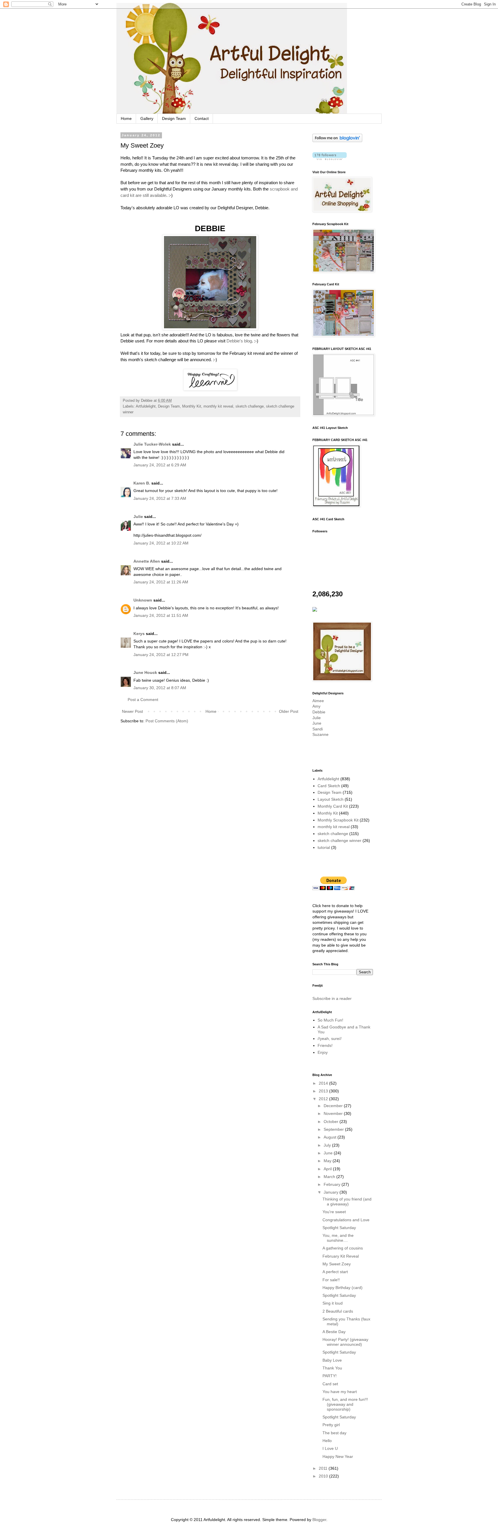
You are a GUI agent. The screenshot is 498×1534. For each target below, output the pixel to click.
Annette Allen (146, 561)
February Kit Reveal (340, 1256)
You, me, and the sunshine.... (338, 1238)
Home (126, 118)
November (334, 1113)
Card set (330, 1384)
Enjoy (323, 1052)
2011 (324, 1468)
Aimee (318, 700)
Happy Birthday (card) (342, 1287)
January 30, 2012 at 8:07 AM (159, 687)
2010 (324, 1476)
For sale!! (331, 1279)
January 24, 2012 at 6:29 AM (159, 465)
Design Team (174, 118)
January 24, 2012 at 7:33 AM (159, 498)
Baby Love (332, 1360)
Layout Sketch (331, 799)
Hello (327, 1440)
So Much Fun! (330, 1020)
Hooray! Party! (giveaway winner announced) (345, 1342)
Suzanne (320, 734)
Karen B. (141, 483)
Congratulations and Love (345, 1220)
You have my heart (339, 1391)
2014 (324, 1083)
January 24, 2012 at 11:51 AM (160, 615)
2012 (324, 1098)
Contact (202, 118)
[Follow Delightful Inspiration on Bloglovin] (337, 140)
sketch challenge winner (339, 840)
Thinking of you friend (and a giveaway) (346, 1201)
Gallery (146, 118)
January (331, 1192)
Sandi (317, 729)
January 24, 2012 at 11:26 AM (160, 582)
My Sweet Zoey (336, 1264)
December (334, 1105)
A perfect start (335, 1271)
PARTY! (329, 1375)
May (328, 1160)
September (334, 1129)
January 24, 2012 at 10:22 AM (160, 543)
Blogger (319, 1519)
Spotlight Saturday (339, 1227)
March (330, 1176)
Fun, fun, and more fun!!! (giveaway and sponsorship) (345, 1404)
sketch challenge (249, 406)
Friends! (325, 1045)
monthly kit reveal (218, 406)
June (316, 723)
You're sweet (334, 1211)
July (328, 1145)
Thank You (332, 1368)
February (333, 1184)
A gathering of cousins (342, 1248)
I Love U (330, 1448)
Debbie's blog (239, 340)
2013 (324, 1091)
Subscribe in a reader (332, 998)
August (330, 1137)
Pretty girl (331, 1424)
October (331, 1121)
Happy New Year (337, 1456)
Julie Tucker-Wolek (152, 444)
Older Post (288, 711)
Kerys (139, 633)
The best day (334, 1433)
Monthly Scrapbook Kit (338, 820)
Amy (316, 706)
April (328, 1168)
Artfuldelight (146, 406)
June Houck (145, 672)
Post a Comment (143, 699)
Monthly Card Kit (333, 806)
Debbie (318, 712)
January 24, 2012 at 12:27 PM (160, 654)
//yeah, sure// (330, 1038)
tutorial (324, 847)
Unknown (142, 600)
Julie (138, 516)
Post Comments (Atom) (167, 721)
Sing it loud (332, 1303)
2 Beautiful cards (337, 1311)
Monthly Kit (191, 406)
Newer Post (132, 711)
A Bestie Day (334, 1331)
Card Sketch (329, 785)
